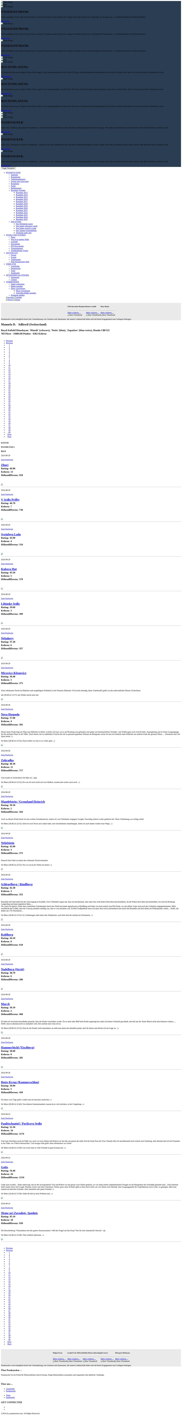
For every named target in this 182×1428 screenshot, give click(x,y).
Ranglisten (15, 184)
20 (9, 387)
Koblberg (7, 934)
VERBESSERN (12, 282)
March (5, 1004)
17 (9, 381)
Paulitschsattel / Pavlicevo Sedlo (21, 1123)
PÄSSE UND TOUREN (16, 235)
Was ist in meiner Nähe (20, 239)
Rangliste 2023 (22, 215)
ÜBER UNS (11, 264)
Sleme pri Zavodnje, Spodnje (19, 1213)
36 (9, 423)
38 (9, 428)
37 (9, 425)
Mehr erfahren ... (74, 313)
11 (9, 367)
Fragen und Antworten (20, 181)
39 (9, 430)
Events (13, 257)
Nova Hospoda (10, 714)
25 (9, 399)
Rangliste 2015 (22, 197)
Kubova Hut (9, 569)
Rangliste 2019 (22, 206)
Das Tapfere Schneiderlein (26, 230)
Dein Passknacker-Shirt (20, 262)
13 (9, 372)
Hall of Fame (16, 222)
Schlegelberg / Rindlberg (17, 884)
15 (9, 376)
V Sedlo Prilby (10, 499)
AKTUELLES (12, 253)
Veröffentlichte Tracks (19, 251)
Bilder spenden (17, 286)
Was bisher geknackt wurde (26, 226)
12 (9, 370)
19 (9, 385)
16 (9, 379)
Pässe (13, 237)
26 (9, 401)
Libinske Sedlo (10, 603)
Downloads (15, 244)
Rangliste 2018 (22, 204)
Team (13, 271)
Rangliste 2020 (22, 208)
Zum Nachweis (7, 460)
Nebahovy (7, 638)
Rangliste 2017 (22, 201)
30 (9, 410)
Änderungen (16, 259)
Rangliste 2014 (22, 195)
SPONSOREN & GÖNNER (17, 275)
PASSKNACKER (13, 172)
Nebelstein (7, 842)
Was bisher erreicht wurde (26, 228)
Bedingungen (16, 188)
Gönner (14, 280)
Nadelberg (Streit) (12, 969)
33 (9, 416)
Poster (13, 186)
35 (9, 421)
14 (9, 374)
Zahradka (7, 760)
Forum (13, 255)
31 (9, 412)
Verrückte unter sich (23, 233)
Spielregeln (15, 273)
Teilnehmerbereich (18, 179)
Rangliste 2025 (22, 219)
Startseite (14, 175)
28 (9, 405)
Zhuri (4, 465)
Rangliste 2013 (22, 193)
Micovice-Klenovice (13, 673)
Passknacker (6, 132)
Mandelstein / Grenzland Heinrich (23, 801)
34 (9, 419)
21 (9, 390)
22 (9, 392)
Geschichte (15, 266)
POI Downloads (17, 246)
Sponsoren (15, 277)
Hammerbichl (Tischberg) (17, 1047)
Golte (4, 1167)
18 (9, 383)
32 (9, 414)
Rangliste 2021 (22, 210)
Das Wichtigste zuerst (24, 224)
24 (9, 396)
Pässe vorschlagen (18, 288)
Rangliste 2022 (22, 213)
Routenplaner (6, 76)
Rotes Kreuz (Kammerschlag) (20, 1082)
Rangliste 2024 (22, 217)
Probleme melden (18, 295)
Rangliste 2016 (22, 199)
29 (9, 408)
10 (9, 365)
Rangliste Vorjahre (18, 190)
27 (9, 403)
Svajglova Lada (11, 534)
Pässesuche (5, 21)
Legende (14, 242)
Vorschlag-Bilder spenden (26, 293)
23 (9, 394)
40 (9, 432)
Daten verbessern (17, 284)
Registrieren (15, 177)
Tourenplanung (17, 248)
